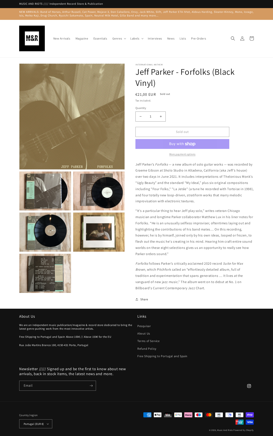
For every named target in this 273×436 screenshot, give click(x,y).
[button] (119, 38)
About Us (143, 333)
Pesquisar (144, 326)
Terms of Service (148, 341)
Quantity (140, 108)
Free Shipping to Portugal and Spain (162, 356)
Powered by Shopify (243, 430)
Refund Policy (146, 349)
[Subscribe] (91, 386)
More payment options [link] (182, 154)
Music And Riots (225, 430)
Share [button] (144, 299)
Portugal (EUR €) (34, 424)
